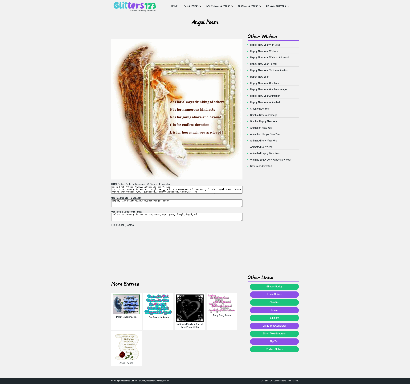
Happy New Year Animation (265, 95)
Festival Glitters (248, 6)
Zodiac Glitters (274, 349)
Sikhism (274, 317)
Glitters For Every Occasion (143, 381)
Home (174, 6)
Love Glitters (274, 294)
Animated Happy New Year (265, 153)
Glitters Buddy (274, 286)
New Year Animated (261, 166)
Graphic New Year (260, 108)
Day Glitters (191, 6)
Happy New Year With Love (265, 44)
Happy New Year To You (263, 63)
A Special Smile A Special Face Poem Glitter (190, 325)
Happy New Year (259, 76)
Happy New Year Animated (265, 102)
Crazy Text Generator (274, 325)
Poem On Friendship (126, 317)
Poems (130, 224)
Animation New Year (261, 127)
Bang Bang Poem (222, 315)
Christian (274, 302)
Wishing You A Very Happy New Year (270, 159)
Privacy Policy (162, 381)
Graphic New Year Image (263, 115)
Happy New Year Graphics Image (268, 89)
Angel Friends (126, 363)
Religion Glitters (276, 6)
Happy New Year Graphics (264, 83)
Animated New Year (261, 147)
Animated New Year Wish (264, 140)
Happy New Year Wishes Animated (269, 57)
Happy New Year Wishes (264, 51)
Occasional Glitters (218, 6)
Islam (274, 310)
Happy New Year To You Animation (269, 70)
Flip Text (274, 341)
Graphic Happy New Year (264, 121)
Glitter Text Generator (274, 333)
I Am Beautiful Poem (158, 317)
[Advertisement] (176, 252)
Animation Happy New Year (265, 134)
